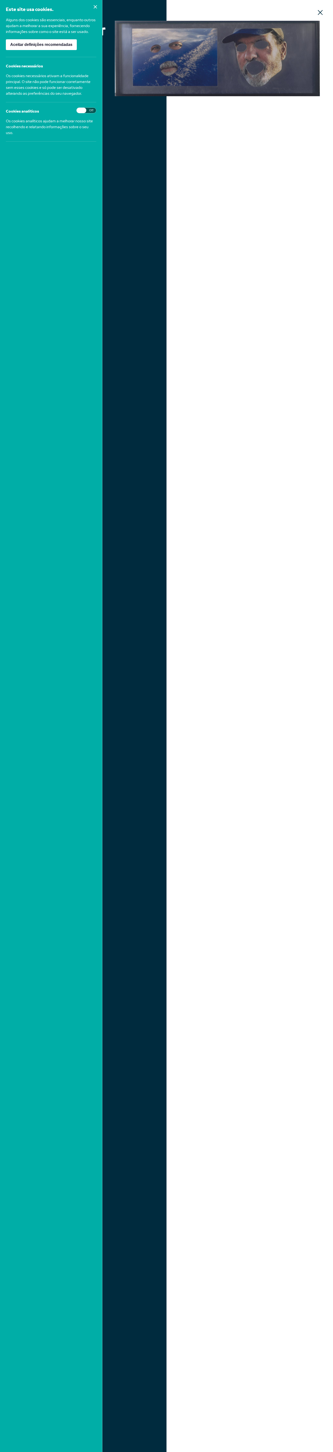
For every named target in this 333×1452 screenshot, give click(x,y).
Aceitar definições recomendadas (41, 44)
